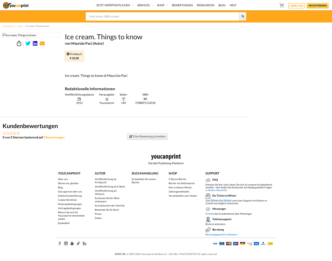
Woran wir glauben (68, 183)
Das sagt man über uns (70, 191)
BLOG (222, 5)
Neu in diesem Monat (180, 187)
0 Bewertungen (53, 137)
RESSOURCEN (205, 5)
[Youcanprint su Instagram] (66, 243)
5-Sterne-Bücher (177, 179)
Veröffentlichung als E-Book (110, 186)
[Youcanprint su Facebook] (59, 243)
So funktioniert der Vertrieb (109, 205)
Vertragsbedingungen (69, 208)
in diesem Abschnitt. (216, 190)
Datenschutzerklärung (70, 195)
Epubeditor (64, 223)
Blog (60, 187)
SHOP (160, 5)
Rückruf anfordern (215, 224)
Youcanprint (8, 26)
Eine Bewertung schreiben (149, 136)
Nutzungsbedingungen (70, 203)
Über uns (63, 179)
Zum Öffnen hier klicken (218, 200)
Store (19, 26)
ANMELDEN (296, 5)
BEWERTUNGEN (182, 5)
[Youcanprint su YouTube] (72, 243)
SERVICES (143, 5)
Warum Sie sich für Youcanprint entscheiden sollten (71, 215)
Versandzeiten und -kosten (183, 195)
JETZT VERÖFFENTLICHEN (113, 5)
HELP (233, 5)
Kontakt (209, 213)
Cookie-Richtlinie (67, 199)
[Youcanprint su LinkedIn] (84, 243)
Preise (98, 213)
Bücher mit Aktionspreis (182, 183)
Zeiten (98, 218)
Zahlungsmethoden (179, 191)
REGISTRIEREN (318, 5)
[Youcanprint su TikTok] (78, 243)
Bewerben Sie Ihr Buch (107, 209)
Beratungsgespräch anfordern (221, 234)
